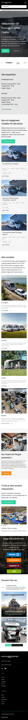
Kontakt (3, 703)
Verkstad (3, 697)
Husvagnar (3, 681)
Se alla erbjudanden (8, 502)
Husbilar (3, 679)
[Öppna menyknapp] (25, 2)
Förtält (2, 683)
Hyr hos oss (6, 473)
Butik (2, 695)
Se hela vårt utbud (8, 141)
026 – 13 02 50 (7, 661)
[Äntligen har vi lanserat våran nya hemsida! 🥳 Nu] (14, 604)
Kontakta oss (16, 50)
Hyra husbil (3, 685)
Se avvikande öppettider (6, 109)
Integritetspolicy (4, 717)
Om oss (2, 701)
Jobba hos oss (4, 699)
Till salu (5, 50)
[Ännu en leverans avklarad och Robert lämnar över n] (14, 630)
